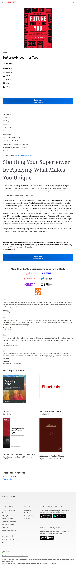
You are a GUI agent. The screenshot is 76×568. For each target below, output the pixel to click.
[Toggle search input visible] (73, 2)
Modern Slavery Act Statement (46, 563)
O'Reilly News (6, 516)
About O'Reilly (8, 506)
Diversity (5, 527)
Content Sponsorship (9, 530)
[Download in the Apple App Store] (46, 518)
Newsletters (28, 513)
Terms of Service (7, 563)
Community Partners (9, 522)
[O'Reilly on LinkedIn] (10, 496)
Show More (7, 151)
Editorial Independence (29, 563)
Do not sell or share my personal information (15, 556)
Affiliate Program (8, 524)
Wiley (8, 87)
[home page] (11, 2)
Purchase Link (7, 479)
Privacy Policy (28, 516)
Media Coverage (7, 519)
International (7, 536)
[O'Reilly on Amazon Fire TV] (47, 539)
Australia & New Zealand (10, 540)
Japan (4, 543)
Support (27, 506)
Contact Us (27, 510)
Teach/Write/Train (8, 510)
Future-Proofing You (25, 155)
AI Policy (26, 519)
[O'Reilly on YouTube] (14, 496)
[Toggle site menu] (2, 2)
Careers (4, 513)
